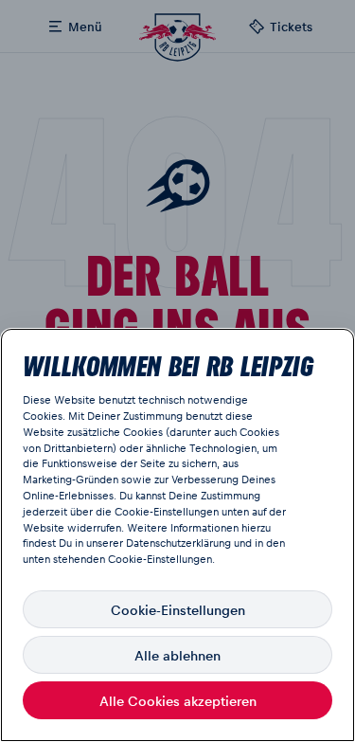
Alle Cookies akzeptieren (178, 700)
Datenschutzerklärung (178, 542)
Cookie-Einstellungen (178, 609)
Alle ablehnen (177, 654)
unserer (104, 542)
